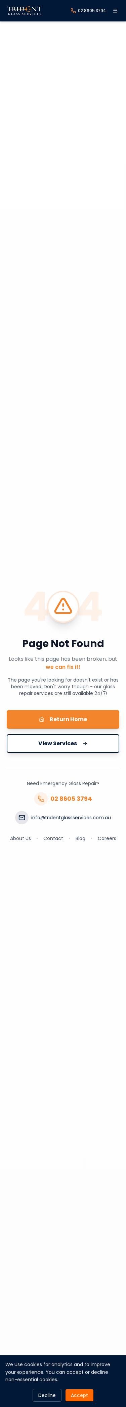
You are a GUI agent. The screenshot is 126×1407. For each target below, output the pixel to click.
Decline (47, 1395)
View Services (57, 743)
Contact (53, 838)
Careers (107, 838)
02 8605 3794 (71, 798)
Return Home (68, 719)
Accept (79, 1395)
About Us (20, 838)
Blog (80, 838)
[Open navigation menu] (115, 10)
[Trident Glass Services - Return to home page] (24, 10)
